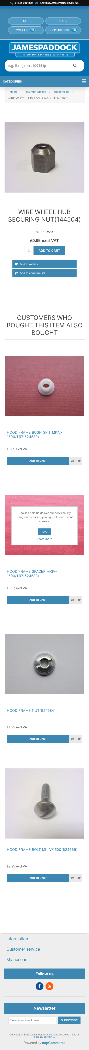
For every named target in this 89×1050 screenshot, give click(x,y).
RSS (49, 986)
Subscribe (69, 1020)
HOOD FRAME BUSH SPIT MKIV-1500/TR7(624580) (34, 434)
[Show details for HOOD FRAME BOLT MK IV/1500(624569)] (44, 803)
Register (26, 21)
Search (75, 65)
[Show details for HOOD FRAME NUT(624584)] (44, 664)
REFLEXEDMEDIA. (44, 1037)
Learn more (44, 538)
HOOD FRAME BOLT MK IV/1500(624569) (42, 850)
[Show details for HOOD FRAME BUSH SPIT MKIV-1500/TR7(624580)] (44, 386)
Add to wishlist (29, 264)
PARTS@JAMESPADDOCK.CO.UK (59, 3)
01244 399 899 (24, 3)
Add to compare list (32, 273)
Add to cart (49, 250)
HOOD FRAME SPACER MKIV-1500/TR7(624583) (32, 573)
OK (44, 531)
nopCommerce (53, 1043)
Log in (63, 21)
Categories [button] (12, 81)
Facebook (39, 986)
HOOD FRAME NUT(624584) (31, 710)
